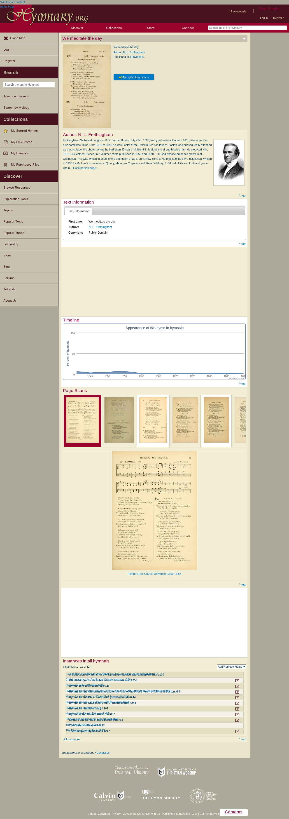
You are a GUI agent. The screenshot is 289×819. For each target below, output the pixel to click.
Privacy (116, 813)
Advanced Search (16, 96)
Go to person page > (85, 168)
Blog (6, 266)
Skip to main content (12, 2)
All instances (71, 739)
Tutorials (9, 289)
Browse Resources (16, 187)
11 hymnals (137, 57)
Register (278, 18)
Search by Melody (16, 107)
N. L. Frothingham (100, 227)
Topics (8, 210)
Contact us (103, 752)
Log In (7, 49)
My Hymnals (20, 153)
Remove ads (238, 11)
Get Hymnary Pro (210, 813)
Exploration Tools (15, 199)
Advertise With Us (149, 813)
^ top (242, 195)
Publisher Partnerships (176, 813)
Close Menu (18, 38)
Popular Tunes (13, 233)
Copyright (104, 813)
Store (151, 28)
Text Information (78, 211)
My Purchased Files (25, 164)
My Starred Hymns (24, 130)
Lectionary (10, 244)
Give (195, 813)
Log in (264, 18)
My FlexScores (21, 142)
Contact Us (129, 813)
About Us (9, 300)
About (92, 813)
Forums (8, 278)
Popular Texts (13, 221)
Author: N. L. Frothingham (129, 52)
